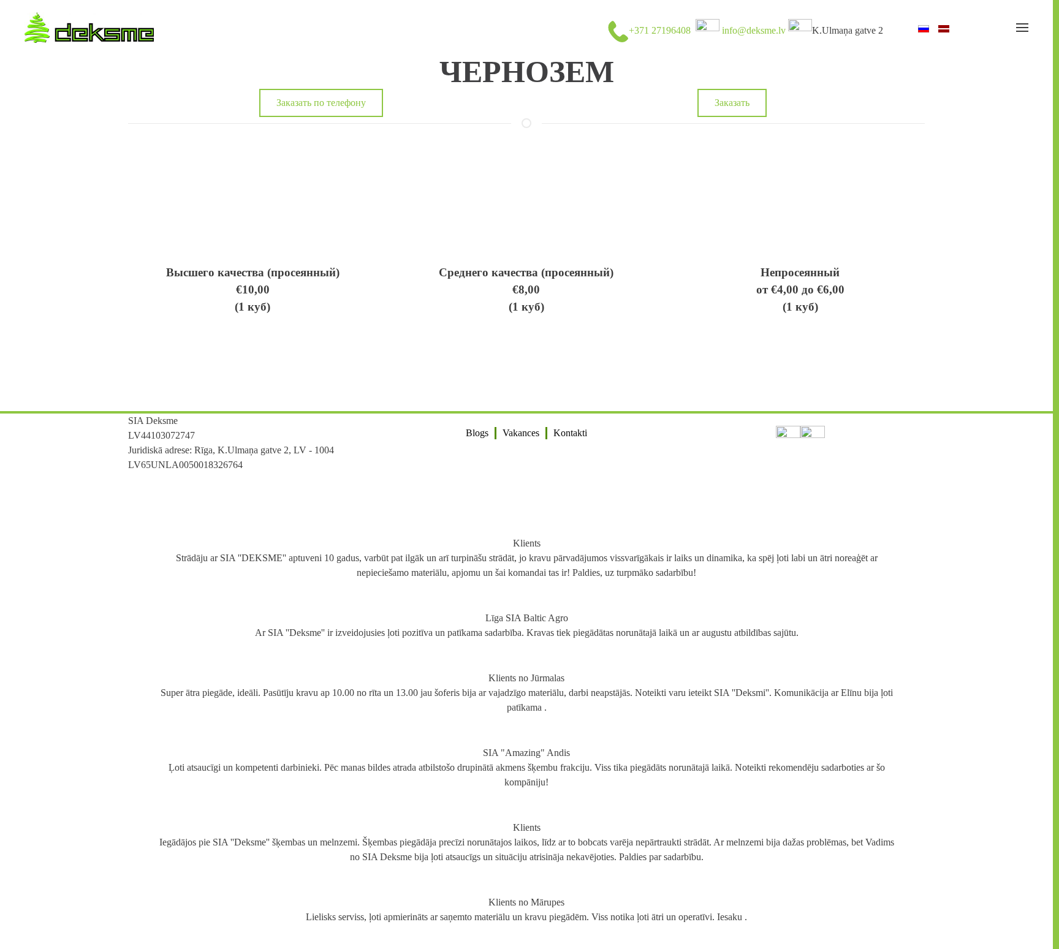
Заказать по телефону (321, 102)
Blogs (477, 433)
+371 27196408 (660, 30)
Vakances (521, 433)
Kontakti (570, 433)
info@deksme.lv (754, 30)
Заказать (732, 102)
